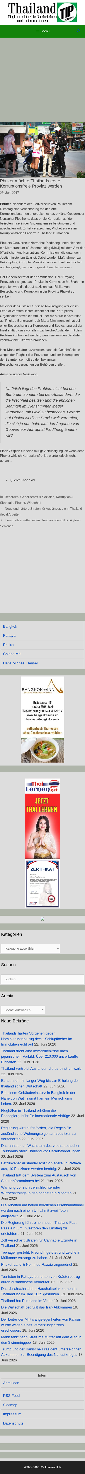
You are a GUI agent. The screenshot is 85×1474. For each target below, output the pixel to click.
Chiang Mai (12, 654)
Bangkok (10, 626)
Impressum (12, 1414)
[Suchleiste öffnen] (78, 31)
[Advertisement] (42, 80)
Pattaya (9, 636)
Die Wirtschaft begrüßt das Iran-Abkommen (36, 1307)
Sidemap (10, 1405)
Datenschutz (13, 1423)
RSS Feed (11, 1396)
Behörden (12, 497)
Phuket (20, 503)
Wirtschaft (34, 503)
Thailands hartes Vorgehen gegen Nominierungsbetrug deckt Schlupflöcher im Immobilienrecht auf (36, 1038)
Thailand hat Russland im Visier (27, 1301)
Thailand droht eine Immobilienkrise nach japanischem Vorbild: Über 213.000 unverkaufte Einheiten (39, 1056)
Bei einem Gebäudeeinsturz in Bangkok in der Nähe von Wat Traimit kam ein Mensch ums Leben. (38, 1098)
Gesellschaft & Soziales (37, 497)
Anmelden (11, 1383)
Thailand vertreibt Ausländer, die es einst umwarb (41, 1069)
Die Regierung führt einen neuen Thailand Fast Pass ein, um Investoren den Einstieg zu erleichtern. (38, 1228)
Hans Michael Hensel (20, 663)
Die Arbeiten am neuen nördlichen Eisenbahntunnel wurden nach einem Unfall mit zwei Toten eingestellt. (42, 1210)
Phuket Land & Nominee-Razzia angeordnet (36, 1264)
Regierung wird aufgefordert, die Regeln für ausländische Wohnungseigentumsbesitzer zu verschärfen (38, 1133)
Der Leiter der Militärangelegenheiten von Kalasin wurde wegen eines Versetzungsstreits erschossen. (41, 1324)
